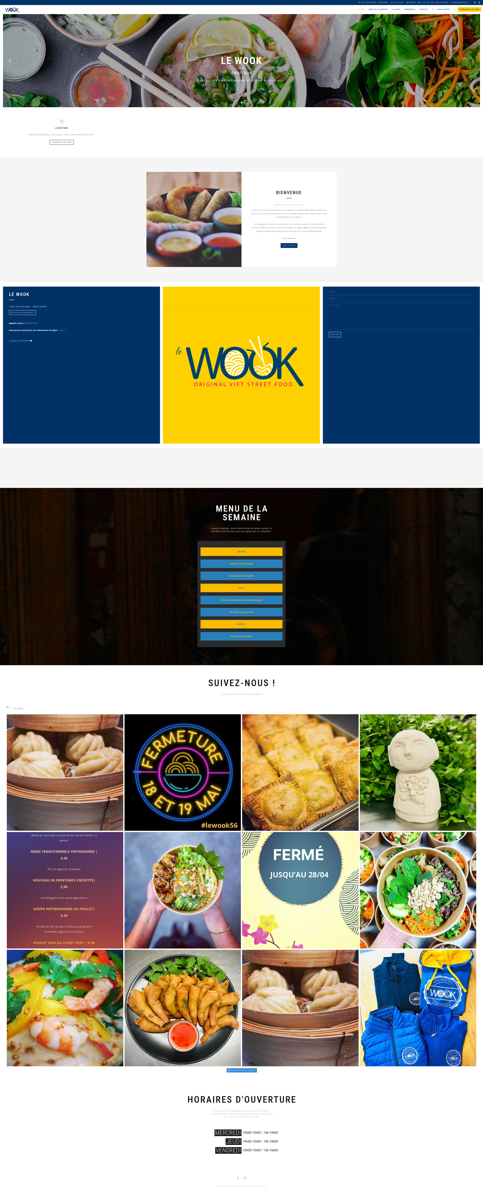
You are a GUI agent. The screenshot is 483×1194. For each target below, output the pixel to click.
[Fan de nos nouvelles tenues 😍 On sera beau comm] (418, 1008)
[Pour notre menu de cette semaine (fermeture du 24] (418, 890)
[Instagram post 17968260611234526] (183, 772)
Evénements (409, 9)
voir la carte (289, 245)
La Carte (396, 9)
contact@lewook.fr (459, 2)
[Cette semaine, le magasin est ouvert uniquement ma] (300, 1008)
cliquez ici (62, 330)
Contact (424, 9)
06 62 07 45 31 (398, 2)
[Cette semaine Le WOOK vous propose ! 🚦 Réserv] (65, 772)
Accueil (361, 9)
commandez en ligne (61, 142)
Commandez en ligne (469, 9)
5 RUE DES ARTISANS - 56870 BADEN (374, 2)
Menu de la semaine (378, 9)
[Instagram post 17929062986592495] (300, 890)
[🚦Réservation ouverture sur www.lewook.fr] (65, 890)
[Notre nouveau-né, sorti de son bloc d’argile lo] (418, 772)
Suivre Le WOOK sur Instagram (243, 1070)
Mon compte (444, 9)
